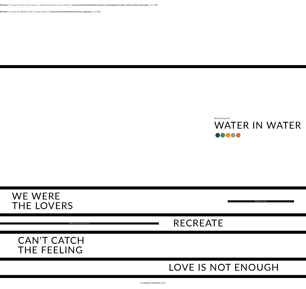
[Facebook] (217, 135)
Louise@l (144, 283)
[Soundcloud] (228, 135)
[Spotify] (223, 135)
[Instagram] (238, 135)
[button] (3, 15)
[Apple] (233, 135)
